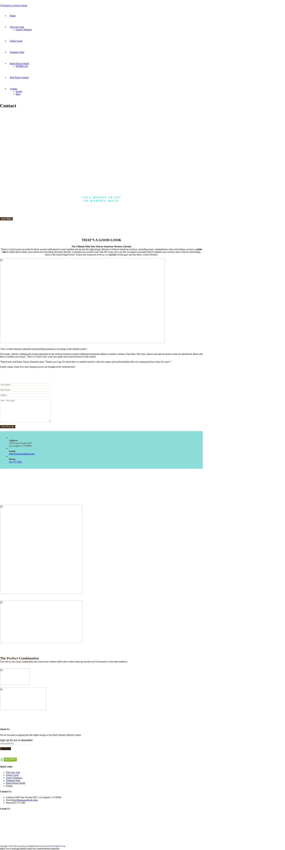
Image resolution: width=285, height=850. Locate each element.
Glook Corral (12, 775)
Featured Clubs (13, 780)
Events (9, 786)
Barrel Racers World (15, 783)
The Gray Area (13, 772)
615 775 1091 (15, 462)
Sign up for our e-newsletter (16, 740)
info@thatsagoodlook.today (22, 454)
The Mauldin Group (58, 846)
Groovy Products (14, 777)
